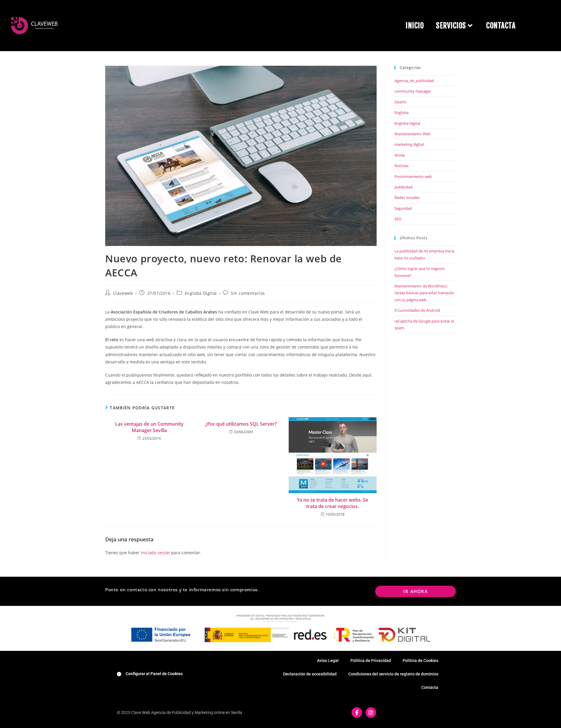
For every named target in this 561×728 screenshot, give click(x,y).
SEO (397, 218)
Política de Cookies (420, 660)
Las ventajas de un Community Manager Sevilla (149, 427)
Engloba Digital (201, 293)
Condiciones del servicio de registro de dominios (393, 674)
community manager (412, 91)
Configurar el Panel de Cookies (154, 673)
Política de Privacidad (370, 660)
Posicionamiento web (413, 176)
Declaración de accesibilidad (310, 674)
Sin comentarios (248, 293)
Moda (399, 155)
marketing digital (409, 144)
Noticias (401, 165)
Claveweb (123, 293)
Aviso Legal (328, 660)
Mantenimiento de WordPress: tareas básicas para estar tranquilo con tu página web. (424, 292)
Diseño (400, 102)
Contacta (429, 687)
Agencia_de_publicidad (414, 80)
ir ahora (415, 591)
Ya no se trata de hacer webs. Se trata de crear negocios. (332, 503)
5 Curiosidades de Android (417, 310)
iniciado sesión (155, 552)
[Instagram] (371, 712)
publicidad (403, 187)
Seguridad (403, 208)
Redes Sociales (407, 197)
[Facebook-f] (357, 712)
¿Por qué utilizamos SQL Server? (241, 424)
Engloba (401, 112)
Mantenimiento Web (412, 133)
